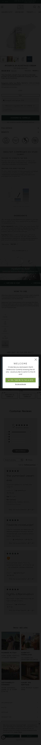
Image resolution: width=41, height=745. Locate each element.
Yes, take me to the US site (21, 380)
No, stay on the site (20, 384)
